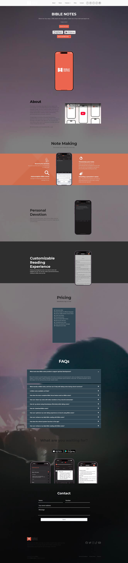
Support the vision (64, 26)
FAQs (75, 4)
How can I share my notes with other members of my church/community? (51, 399)
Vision (60, 4)
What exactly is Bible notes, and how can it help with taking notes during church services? (56, 386)
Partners (99, 556)
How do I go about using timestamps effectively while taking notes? (49, 404)
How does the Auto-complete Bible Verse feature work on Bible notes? (50, 395)
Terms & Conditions (83, 556)
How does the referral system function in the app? (44, 421)
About (53, 4)
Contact (82, 4)
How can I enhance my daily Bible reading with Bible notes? (47, 417)
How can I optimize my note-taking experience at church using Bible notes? (52, 413)
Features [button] (67, 4)
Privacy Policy (92, 556)
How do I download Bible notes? (39, 408)
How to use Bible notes (63, 36)
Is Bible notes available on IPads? (39, 391)
